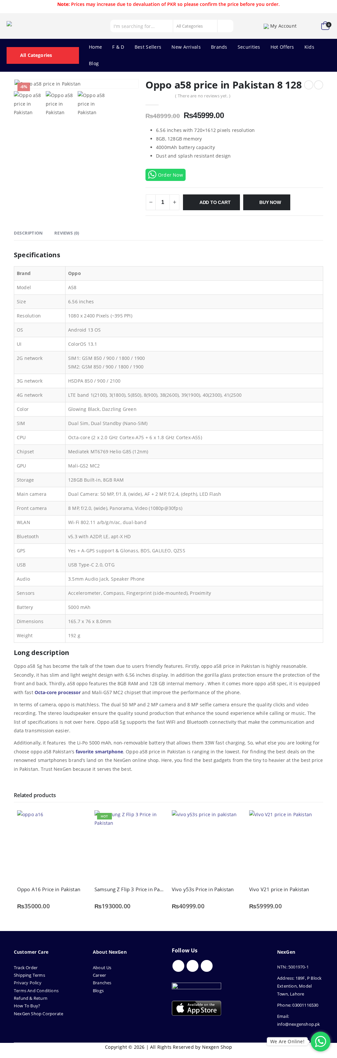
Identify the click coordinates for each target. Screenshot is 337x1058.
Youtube (192, 966)
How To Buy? (27, 1006)
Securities (249, 47)
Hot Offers (282, 47)
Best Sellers (148, 47)
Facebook (178, 966)
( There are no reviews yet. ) (202, 96)
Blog (94, 63)
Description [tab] (28, 233)
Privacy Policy (27, 983)
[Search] (225, 26)
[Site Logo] (36, 26)
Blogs (98, 991)
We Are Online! (287, 1041)
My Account (283, 26)
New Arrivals (186, 47)
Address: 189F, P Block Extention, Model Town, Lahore (299, 986)
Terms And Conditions (36, 991)
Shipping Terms (29, 975)
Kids (309, 47)
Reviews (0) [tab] (66, 233)
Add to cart (215, 202)
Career (99, 975)
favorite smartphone (99, 751)
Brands (219, 47)
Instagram (207, 966)
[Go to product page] (52, 845)
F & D (118, 47)
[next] (318, 84)
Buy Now (270, 202)
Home (95, 47)
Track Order (26, 967)
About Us (103, 967)
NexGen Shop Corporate (38, 1014)
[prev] (308, 84)
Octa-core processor (58, 692)
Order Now (170, 175)
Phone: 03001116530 (298, 1005)
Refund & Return (30, 998)
